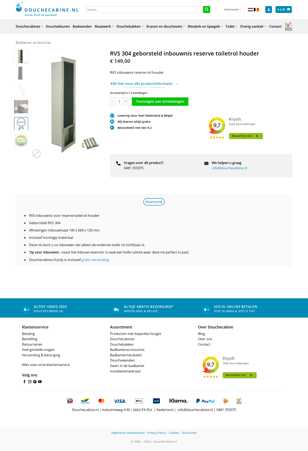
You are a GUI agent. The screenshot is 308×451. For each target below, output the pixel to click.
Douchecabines (28, 26)
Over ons (205, 339)
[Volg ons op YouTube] (39, 382)
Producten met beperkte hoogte (135, 333)
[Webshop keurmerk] (288, 26)
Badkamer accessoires (33, 42)
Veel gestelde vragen (38, 349)
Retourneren (32, 344)
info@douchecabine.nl (229, 168)
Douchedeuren (58, 26)
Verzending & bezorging (41, 355)
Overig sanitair (252, 26)
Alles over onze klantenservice (46, 364)
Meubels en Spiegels (204, 26)
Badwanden (82, 26)
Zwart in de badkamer (127, 365)
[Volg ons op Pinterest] (34, 382)
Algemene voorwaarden (128, 433)
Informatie (231, 9)
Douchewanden (122, 360)
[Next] (97, 104)
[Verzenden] (206, 9)
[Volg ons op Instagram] (29, 382)
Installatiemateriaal (125, 371)
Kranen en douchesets (164, 26)
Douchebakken (128, 26)
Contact (275, 26)
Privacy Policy (156, 433)
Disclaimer (189, 433)
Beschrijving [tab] (154, 202)
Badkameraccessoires (127, 349)
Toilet (230, 26)
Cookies (174, 433)
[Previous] (37, 104)
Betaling (28, 333)
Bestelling (29, 339)
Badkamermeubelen (126, 355)
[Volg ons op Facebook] (24, 382)
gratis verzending (95, 259)
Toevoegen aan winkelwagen (160, 101)
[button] (268, 9)
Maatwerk (103, 26)
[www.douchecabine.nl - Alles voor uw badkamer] (47, 9)
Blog (201, 333)
